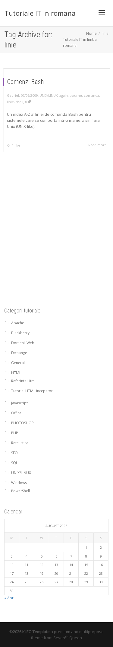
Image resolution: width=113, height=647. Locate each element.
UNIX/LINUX (48, 95)
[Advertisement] (56, 239)
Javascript (19, 403)
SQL (14, 462)
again (63, 95)
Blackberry (20, 332)
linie (10, 101)
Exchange (19, 352)
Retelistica (19, 442)
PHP (14, 432)
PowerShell (20, 490)
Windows (19, 482)
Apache (17, 322)
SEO (14, 452)
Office (16, 413)
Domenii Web (22, 342)
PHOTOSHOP (22, 422)
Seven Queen (67, 637)
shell (19, 101)
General (18, 362)
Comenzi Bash (25, 82)
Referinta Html (23, 380)
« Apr (9, 597)
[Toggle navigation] (101, 12)
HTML (16, 372)
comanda (91, 95)
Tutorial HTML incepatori (32, 390)
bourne (76, 95)
